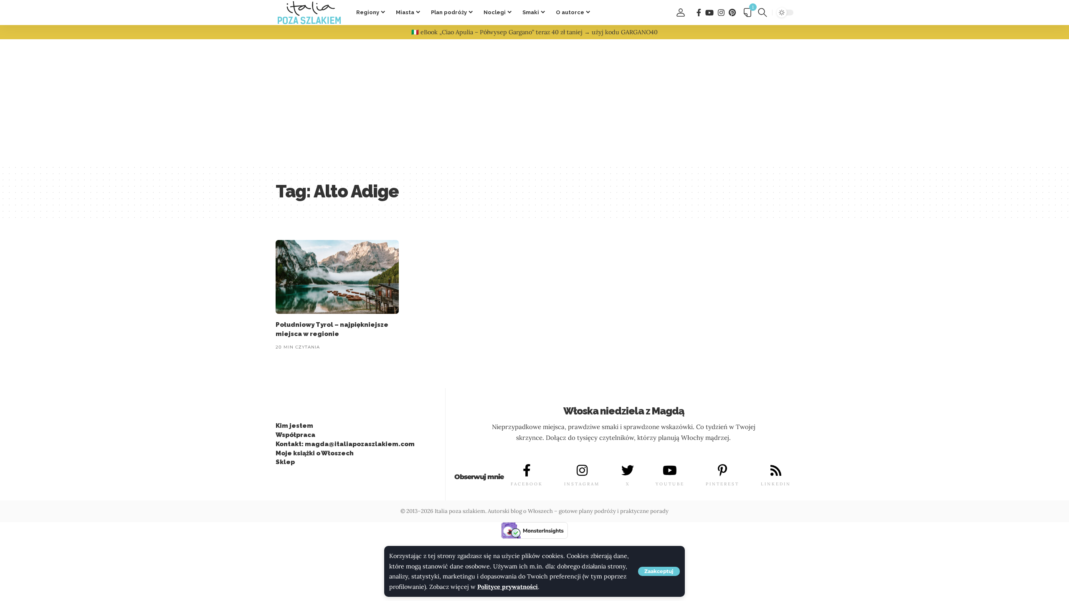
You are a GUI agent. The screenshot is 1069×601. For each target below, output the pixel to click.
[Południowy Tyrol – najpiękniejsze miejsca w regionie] (337, 277)
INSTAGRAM (582, 484)
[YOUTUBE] (670, 470)
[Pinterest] (732, 12)
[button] (659, 571)
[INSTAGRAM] (582, 470)
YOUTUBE (670, 484)
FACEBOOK (527, 484)
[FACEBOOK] (526, 470)
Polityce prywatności (507, 587)
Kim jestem (294, 425)
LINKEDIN (776, 484)
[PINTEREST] (722, 470)
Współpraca (295, 435)
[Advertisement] (534, 101)
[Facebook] (698, 12)
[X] (627, 470)
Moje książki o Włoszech (315, 453)
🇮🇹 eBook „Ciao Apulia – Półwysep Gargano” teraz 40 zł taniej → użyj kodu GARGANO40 (534, 32)
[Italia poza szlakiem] (309, 12)
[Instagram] (721, 12)
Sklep (285, 462)
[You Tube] (709, 12)
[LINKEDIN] (776, 470)
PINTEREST (722, 484)
